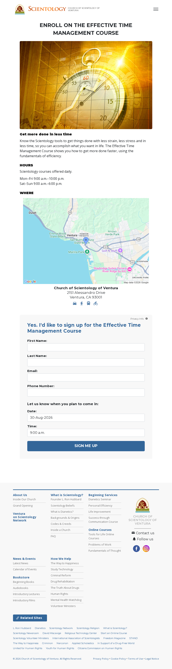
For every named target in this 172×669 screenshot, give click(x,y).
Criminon (47, 643)
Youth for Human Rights (60, 648)
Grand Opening (23, 505)
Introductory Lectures (26, 594)
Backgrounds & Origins (65, 518)
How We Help (61, 558)
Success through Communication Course (103, 520)
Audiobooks (20, 588)
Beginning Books (23, 582)
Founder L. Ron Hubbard (66, 499)
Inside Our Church (24, 499)
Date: (31, 411)
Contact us (144, 533)
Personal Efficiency (100, 505)
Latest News (20, 563)
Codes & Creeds (61, 524)
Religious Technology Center (81, 633)
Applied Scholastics (83, 643)
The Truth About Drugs (65, 588)
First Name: (37, 341)
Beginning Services (103, 495)
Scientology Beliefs (63, 505)
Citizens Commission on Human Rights (100, 648)
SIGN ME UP (86, 445)
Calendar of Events (25, 569)
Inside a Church (60, 530)
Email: (32, 371)
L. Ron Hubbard (22, 628)
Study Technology (62, 569)
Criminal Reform (61, 575)
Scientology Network (61, 628)
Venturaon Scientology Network (24, 517)
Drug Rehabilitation (63, 581)
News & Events (24, 558)
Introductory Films (24, 600)
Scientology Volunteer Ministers (31, 638)
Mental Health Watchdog (66, 600)
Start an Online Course (114, 633)
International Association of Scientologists (76, 638)
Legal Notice (152, 658)
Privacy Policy (101, 658)
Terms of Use (135, 658)
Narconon (62, 643)
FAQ (53, 536)
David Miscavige (52, 633)
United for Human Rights (27, 648)
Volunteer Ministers (63, 606)
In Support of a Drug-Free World (116, 643)
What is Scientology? (67, 495)
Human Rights (59, 594)
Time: (32, 426)
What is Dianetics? (62, 511)
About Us (20, 495)
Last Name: (37, 356)
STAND (133, 638)
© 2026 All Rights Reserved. (47, 658)
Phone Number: (40, 386)
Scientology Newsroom (26, 633)
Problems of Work (100, 544)
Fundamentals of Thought (105, 550)
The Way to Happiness (65, 563)
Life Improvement (100, 511)
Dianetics (40, 628)
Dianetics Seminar (100, 499)
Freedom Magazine (114, 638)
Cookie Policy (118, 658)
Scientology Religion (88, 628)
